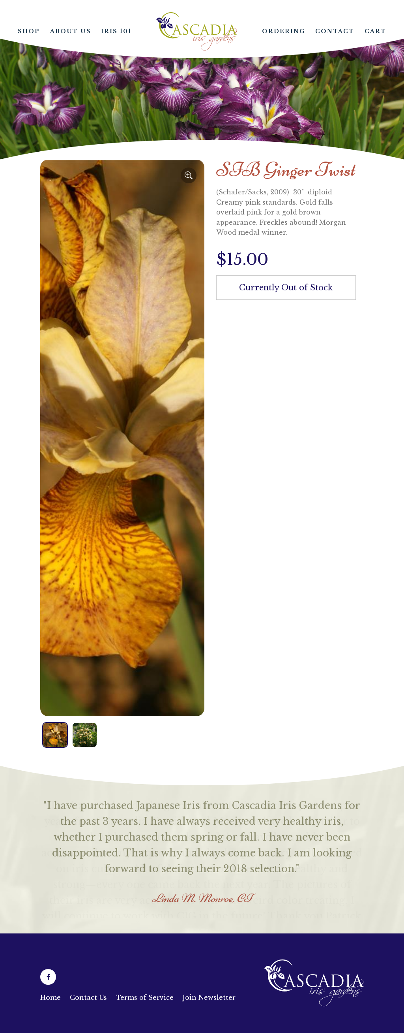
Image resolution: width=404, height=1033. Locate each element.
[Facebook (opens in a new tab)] (48, 977)
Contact (334, 31)
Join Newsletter (209, 997)
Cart (375, 31)
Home (197, 31)
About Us (70, 31)
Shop (29, 31)
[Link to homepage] (313, 1010)
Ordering (283, 31)
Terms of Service (145, 997)
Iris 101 (116, 31)
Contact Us (88, 997)
